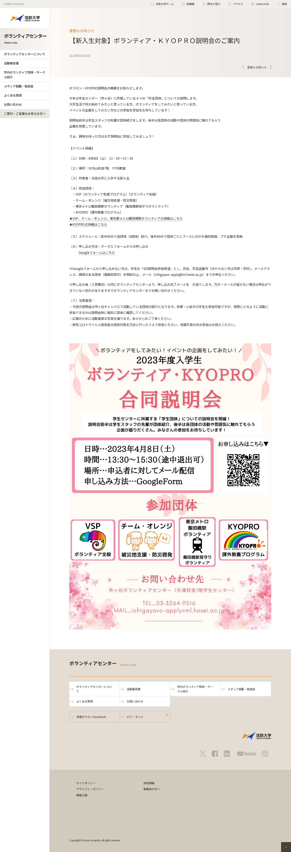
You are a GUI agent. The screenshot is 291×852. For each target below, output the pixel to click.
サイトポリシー (86, 783)
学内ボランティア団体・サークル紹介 (24, 74)
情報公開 (81, 795)
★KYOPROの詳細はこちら (88, 224)
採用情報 (149, 783)
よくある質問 (13, 95)
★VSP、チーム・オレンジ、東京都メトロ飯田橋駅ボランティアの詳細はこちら (126, 218)
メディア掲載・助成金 (18, 86)
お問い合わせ (13, 104)
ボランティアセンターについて (24, 54)
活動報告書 (11, 63)
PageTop (286, 847)
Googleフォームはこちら (97, 252)
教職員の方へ (152, 789)
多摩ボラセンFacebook (91, 717)
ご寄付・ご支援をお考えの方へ (25, 113)
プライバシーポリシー (90, 789)
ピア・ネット (135, 717)
